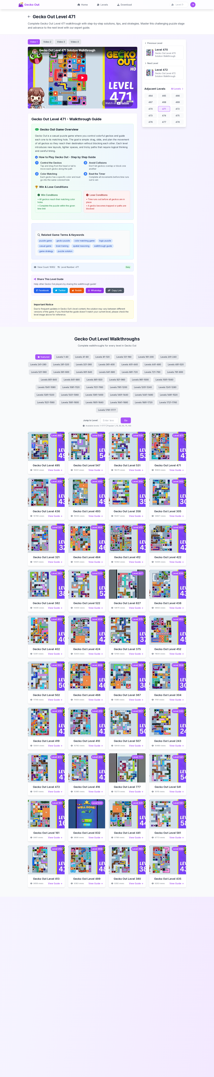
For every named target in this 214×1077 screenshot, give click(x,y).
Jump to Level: (90, 420)
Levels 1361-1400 (94, 395)
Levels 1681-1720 (143, 402)
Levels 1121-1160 (94, 387)
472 (178, 109)
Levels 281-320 (61, 364)
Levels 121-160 (123, 357)
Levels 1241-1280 (167, 387)
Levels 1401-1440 (119, 395)
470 (150, 109)
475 (177, 115)
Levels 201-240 (168, 357)
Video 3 (61, 42)
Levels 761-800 (175, 372)
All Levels (176, 88)
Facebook (44, 290)
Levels (104, 4)
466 (178, 95)
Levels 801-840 (49, 379)
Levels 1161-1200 (118, 387)
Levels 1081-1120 (70, 387)
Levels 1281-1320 (45, 395)
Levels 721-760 (152, 372)
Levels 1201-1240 (143, 387)
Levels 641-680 (107, 372)
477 (164, 122)
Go (125, 420)
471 (164, 109)
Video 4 (75, 42)
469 (178, 102)
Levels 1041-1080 (46, 387)
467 (150, 102)
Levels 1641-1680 (119, 402)
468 (164, 102)
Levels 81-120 (102, 357)
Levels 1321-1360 (70, 395)
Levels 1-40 (62, 357)
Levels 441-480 (153, 364)
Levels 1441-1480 (144, 395)
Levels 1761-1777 (107, 410)
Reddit (78, 290)
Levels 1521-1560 (45, 402)
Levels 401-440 (130, 364)
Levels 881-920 (94, 379)
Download (126, 4)
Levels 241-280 (38, 364)
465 (164, 95)
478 (178, 122)
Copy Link (117, 290)
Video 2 (47, 42)
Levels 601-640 (84, 372)
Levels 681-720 (130, 372)
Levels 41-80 (82, 357)
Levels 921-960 (117, 379)
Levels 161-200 (146, 357)
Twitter (62, 290)
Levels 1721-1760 (168, 402)
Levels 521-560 (39, 372)
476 (150, 122)
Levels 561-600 (61, 372)
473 (150, 115)
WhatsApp (96, 290)
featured (44, 357)
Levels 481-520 (176, 364)
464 (150, 95)
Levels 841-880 (72, 379)
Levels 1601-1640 (94, 402)
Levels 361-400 (107, 364)
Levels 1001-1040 (164, 379)
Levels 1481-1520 (168, 395)
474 (164, 115)
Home (84, 4)
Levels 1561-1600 (70, 402)
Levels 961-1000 (140, 379)
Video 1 (34, 42)
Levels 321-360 (84, 364)
